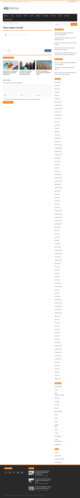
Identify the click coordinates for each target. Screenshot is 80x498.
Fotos (7, 1)
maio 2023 (57, 201)
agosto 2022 (57, 227)
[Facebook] (6, 472)
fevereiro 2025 (58, 138)
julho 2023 (57, 194)
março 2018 (57, 342)
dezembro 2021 (58, 250)
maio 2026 (57, 92)
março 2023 (57, 207)
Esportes (53, 16)
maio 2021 (57, 273)
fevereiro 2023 (58, 210)
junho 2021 (57, 270)
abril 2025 (57, 131)
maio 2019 (57, 326)
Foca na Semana (58, 441)
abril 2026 (57, 95)
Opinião (56, 424)
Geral (12, 16)
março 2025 (57, 135)
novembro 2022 (58, 217)
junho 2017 (57, 365)
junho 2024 (57, 161)
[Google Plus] (14, 472)
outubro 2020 (58, 283)
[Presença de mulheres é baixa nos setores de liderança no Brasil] (31, 480)
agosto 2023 (57, 191)
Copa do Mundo (8, 19)
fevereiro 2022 (58, 247)
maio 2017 (57, 369)
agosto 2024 (57, 158)
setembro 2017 (58, 359)
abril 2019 (57, 329)
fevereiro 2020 (58, 299)
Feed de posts (58, 455)
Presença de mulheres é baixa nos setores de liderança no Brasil (26, 72)
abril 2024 (57, 168)
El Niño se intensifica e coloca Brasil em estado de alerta (43, 72)
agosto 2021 (57, 263)
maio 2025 (57, 128)
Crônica (56, 433)
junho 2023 (57, 197)
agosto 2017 (57, 362)
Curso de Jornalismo (13, 1)
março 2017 (57, 375)
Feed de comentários (59, 459)
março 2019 (57, 332)
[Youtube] (18, 472)
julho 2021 (57, 266)
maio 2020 (57, 289)
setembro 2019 (58, 313)
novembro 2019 (58, 306)
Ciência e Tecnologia (59, 395)
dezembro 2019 (58, 303)
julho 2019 (57, 319)
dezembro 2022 (58, 214)
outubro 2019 (58, 309)
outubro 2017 (58, 355)
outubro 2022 (58, 220)
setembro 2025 (58, 115)
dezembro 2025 (58, 105)
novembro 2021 (58, 253)
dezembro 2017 (58, 349)
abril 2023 (57, 204)
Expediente (20, 1)
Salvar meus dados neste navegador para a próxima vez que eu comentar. (22, 99)
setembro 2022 (58, 224)
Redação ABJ (57, 444)
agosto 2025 (57, 118)
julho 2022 (57, 230)
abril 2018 (57, 339)
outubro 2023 (58, 184)
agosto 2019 (57, 316)
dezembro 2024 (58, 145)
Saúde (31, 16)
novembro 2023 (58, 181)
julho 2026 (57, 85)
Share (48, 50)
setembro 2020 (58, 286)
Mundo (60, 16)
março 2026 (57, 98)
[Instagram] (74, 1)
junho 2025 (57, 125)
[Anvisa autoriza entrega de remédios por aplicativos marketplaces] (31, 472)
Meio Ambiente (58, 411)
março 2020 (57, 296)
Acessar (56, 452)
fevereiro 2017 (58, 378)
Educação (38, 16)
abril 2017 (57, 372)
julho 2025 (57, 121)
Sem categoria (58, 436)
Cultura (56, 390)
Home (4, 1)
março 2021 (57, 280)
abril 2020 (57, 293)
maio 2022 (57, 237)
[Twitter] (69, 1)
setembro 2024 (58, 154)
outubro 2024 (58, 151)
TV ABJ (56, 439)
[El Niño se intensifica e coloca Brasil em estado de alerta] (31, 488)
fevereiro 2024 (58, 174)
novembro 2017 (58, 352)
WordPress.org (58, 462)
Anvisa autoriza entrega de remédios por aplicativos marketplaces (10, 72)
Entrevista (66, 16)
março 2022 (57, 243)
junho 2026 (57, 88)
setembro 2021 (58, 260)
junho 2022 (57, 233)
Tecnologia (46, 16)
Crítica (56, 429)
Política (26, 16)
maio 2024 (57, 164)
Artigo (56, 426)
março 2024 (57, 171)
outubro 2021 (58, 257)
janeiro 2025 (57, 141)
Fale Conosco (26, 1)
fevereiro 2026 (58, 102)
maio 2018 (57, 336)
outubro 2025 (58, 112)
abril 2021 (57, 276)
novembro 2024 (58, 148)
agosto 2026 (57, 82)
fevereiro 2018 (58, 345)
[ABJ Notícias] (11, 8)
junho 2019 (57, 322)
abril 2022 (57, 240)
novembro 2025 (58, 108)
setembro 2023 (58, 187)
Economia (18, 16)
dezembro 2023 (58, 177)
